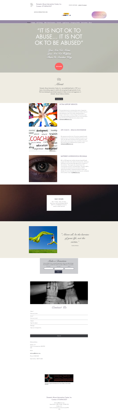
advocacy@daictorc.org (35, 353)
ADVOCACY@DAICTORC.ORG (41, 12)
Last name (58, 266)
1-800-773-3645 (82, 5)
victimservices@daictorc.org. (65, 119)
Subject (32, 320)
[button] (66, 14)
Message (32, 325)
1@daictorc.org (76, 172)
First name (48, 266)
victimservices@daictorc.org (67, 144)
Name (31, 311)
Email (69, 266)
